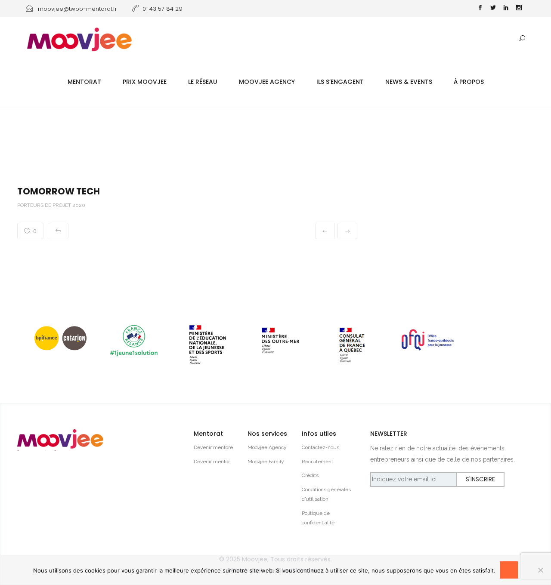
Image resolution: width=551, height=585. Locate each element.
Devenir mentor (212, 462)
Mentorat (84, 81)
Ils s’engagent (340, 81)
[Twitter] (492, 8)
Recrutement (317, 462)
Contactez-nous (320, 447)
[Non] (540, 570)
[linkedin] (505, 8)
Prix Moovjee (145, 81)
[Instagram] (518, 8)
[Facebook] (480, 8)
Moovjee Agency (267, 81)
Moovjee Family (266, 462)
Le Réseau (202, 81)
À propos (469, 81)
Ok (509, 570)
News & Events (408, 81)
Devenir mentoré (213, 447)
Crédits (310, 475)
